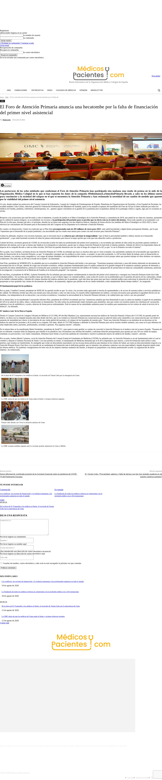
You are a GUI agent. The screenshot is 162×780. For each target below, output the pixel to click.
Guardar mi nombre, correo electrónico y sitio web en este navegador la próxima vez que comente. (42, 563)
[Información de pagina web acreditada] (81, 756)
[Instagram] (146, 60)
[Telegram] (153, 60)
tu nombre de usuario (31, 35)
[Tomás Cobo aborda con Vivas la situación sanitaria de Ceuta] (15, 420)
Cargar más (4, 623)
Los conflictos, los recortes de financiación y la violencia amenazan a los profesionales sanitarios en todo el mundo (43, 581)
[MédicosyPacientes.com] (98, 73)
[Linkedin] (150, 60)
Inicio (2, 97)
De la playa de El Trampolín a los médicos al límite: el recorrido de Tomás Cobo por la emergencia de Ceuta (40, 375)
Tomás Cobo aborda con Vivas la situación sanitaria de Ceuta (23, 422)
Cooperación (5, 490)
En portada (59, 490)
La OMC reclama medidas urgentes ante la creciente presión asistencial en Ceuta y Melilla (33, 446)
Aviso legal (4, 45)
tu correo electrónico (31, 52)
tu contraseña (28, 38)
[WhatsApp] (44, 126)
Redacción (7, 120)
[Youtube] (160, 60)
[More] (71, 126)
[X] (157, 60)
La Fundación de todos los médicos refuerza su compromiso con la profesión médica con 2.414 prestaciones (40, 592)
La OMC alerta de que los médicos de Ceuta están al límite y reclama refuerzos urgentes (32, 399)
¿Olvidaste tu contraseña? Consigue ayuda (17, 43)
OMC (7, 97)
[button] (159, 90)
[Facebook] (142, 60)
